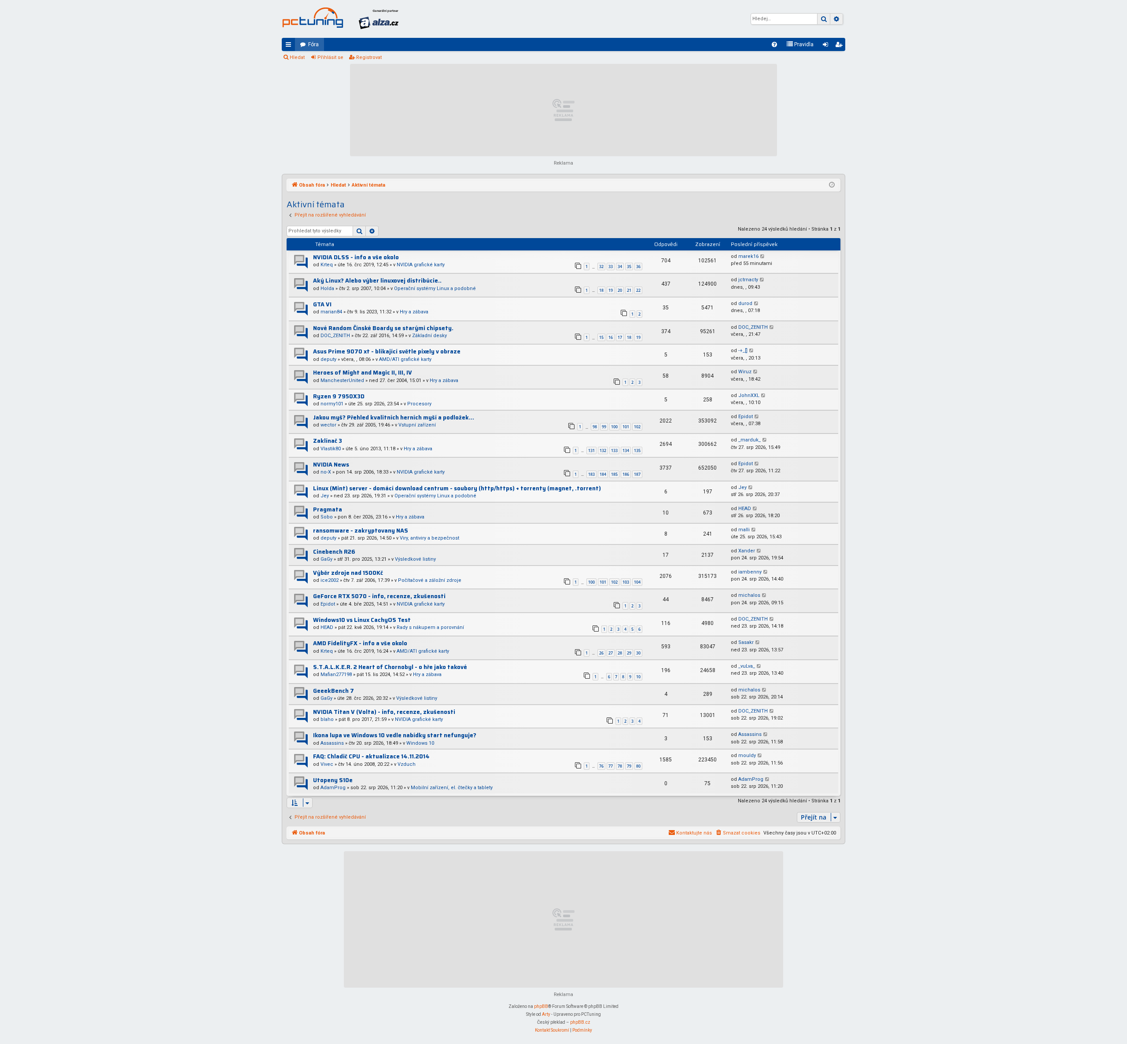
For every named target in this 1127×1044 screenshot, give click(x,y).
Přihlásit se (330, 57)
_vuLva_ (746, 666)
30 (638, 653)
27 (610, 653)
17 (620, 337)
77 (610, 766)
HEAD (744, 508)
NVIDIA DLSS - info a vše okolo (356, 257)
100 (614, 427)
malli (744, 530)
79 (629, 766)
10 (638, 677)
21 (629, 290)
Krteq (326, 265)
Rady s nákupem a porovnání (430, 627)
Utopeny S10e (333, 780)
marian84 (331, 312)
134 (625, 450)
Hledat (297, 57)
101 (625, 427)
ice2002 (329, 580)
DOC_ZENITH (335, 335)
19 (610, 290)
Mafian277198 (336, 674)
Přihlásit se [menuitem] (827, 46)
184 (603, 474)
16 (610, 337)
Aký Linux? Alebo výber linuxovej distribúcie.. (377, 280)
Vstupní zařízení (417, 425)
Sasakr (746, 642)
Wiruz (744, 372)
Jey (324, 496)
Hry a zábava (414, 312)
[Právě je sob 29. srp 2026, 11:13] (832, 185)
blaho (327, 719)
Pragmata (327, 509)
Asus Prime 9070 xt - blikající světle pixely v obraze (386, 351)
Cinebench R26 (334, 551)
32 (601, 266)
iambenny (750, 572)
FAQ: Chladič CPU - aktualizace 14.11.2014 (371, 756)
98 (595, 427)
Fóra (313, 44)
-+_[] (743, 350)
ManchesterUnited (342, 380)
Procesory (419, 404)
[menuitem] (774, 44)
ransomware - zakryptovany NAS (360, 530)
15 (601, 337)
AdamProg (333, 787)
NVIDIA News (331, 464)
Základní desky (429, 335)
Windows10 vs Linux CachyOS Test (362, 620)
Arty (546, 1014)
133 (614, 450)
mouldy (747, 755)
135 (637, 450)
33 (610, 266)
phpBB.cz (580, 1022)
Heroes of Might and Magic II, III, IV (362, 372)
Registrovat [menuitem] (840, 46)
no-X (325, 472)
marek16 (748, 256)
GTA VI (322, 304)
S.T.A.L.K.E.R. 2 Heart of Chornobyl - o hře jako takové (390, 667)
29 (629, 653)
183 (591, 474)
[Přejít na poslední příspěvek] (763, 257)
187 (637, 474)
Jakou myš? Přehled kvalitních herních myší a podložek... (393, 417)
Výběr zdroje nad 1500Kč (348, 572)
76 (601, 766)
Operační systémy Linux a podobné (435, 288)
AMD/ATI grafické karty (405, 359)
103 (625, 582)
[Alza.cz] (379, 19)
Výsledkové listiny (415, 559)
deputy (328, 359)
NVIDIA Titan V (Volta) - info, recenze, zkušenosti (384, 712)
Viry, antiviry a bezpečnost (429, 538)
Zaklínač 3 (327, 440)
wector (328, 425)
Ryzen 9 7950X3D (339, 396)
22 (638, 290)
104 (637, 582)
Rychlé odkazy (290, 46)
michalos (749, 595)
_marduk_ (749, 440)
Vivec (326, 764)
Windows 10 (420, 743)
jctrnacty (748, 280)
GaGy (326, 559)
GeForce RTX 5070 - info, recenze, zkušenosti (379, 596)
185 (614, 474)
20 (620, 290)
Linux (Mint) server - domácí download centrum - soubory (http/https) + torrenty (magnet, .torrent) (457, 488)
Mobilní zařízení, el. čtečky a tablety (452, 787)
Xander (746, 551)
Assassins (332, 743)
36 (638, 266)
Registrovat (369, 57)
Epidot (745, 416)
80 (638, 766)
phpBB (541, 1006)
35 (629, 266)
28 (620, 653)
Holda (327, 288)
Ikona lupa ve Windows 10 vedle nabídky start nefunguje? (394, 735)
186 (625, 474)
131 (591, 450)
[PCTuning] (312, 17)
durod (745, 303)
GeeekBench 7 (333, 690)
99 (604, 427)
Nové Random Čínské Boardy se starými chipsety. (383, 328)
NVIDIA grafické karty (421, 265)
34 (620, 266)
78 (620, 766)
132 (603, 450)
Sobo (326, 517)
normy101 (331, 404)
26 (601, 653)
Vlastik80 (330, 449)
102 (637, 427)
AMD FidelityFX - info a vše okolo (360, 643)
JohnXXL (748, 395)
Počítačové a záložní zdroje (429, 580)
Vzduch (407, 764)
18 (601, 290)
